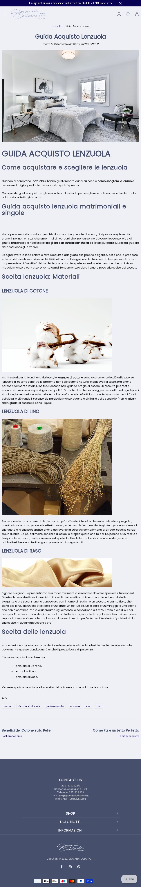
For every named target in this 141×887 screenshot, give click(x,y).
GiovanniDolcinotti (29, 706)
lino (88, 706)
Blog (61, 26)
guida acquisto (55, 706)
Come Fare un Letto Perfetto (116, 730)
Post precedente (12, 736)
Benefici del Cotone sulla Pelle (26, 730)
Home (53, 26)
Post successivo (129, 736)
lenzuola (75, 706)
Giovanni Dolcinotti (28, 14)
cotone (8, 706)
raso (98, 706)
